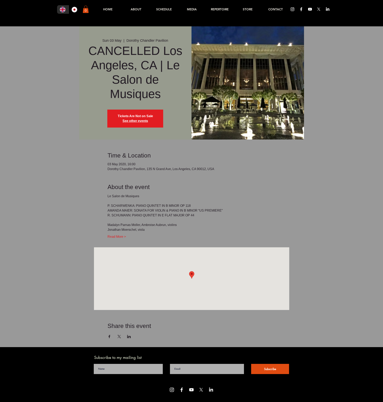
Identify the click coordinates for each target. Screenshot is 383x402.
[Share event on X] (119, 336)
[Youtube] (310, 9)
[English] (63, 9)
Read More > (117, 236)
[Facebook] (301, 9)
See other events (135, 121)
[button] (86, 9)
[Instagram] (292, 9)
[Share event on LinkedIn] (129, 336)
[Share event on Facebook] (109, 336)
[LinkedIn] (327, 9)
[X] (319, 9)
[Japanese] (74, 9)
